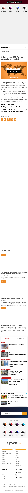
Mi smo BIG (5, 486)
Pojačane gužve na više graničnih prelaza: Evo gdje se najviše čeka (17, 373)
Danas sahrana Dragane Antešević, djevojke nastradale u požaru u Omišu (17, 354)
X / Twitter (20, 477)
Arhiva (7, 51)
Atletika (17, 459)
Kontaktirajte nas (21, 486)
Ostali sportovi (19, 465)
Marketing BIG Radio (8, 484)
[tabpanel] (14, 365)
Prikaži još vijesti (14, 389)
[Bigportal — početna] (5, 47)
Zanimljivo (4, 478)
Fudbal (17, 451)
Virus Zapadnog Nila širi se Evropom (16, 345)
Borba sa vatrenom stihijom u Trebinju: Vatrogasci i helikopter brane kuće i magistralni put (17, 382)
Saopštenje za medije (6, 463)
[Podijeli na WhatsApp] (11, 119)
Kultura (3, 461)
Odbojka (17, 457)
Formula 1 (18, 461)
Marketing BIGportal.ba (19, 484)
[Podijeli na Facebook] (2, 119)
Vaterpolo (18, 463)
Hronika (3, 459)
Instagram (20, 475)
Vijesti (3, 448)
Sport (17, 448)
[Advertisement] (14, 29)
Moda (3, 474)
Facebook (20, 472)
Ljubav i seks (4, 472)
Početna (3, 51)
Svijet (3, 457)
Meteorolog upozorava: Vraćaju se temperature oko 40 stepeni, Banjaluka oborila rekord (18, 364)
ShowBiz (3, 476)
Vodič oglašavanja (13, 486)
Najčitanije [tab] (20, 338)
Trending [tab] (7, 338)
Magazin (4, 469)
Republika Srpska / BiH (6, 453)
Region (3, 455)
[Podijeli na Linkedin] (5, 119)
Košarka (17, 453)
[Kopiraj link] (15, 119)
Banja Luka (4, 451)
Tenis (17, 455)
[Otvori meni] (25, 47)
